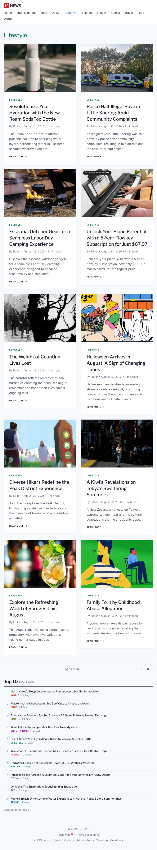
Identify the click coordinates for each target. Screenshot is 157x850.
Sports (115, 13)
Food (140, 13)
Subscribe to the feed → (16, 809)
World (8, 18)
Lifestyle (71, 13)
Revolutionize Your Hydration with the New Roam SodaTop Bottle (34, 113)
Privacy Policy (85, 840)
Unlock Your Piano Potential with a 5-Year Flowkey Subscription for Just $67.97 (117, 238)
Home (8, 13)
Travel (128, 13)
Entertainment (26, 13)
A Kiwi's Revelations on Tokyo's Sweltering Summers (111, 488)
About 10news (53, 840)
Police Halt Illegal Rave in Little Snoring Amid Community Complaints (113, 113)
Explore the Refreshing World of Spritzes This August (33, 608)
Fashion (87, 13)
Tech (43, 13)
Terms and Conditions (109, 840)
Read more (18, 156)
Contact (69, 840)
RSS (39, 840)
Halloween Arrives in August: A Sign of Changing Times (116, 363)
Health (101, 13)
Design (56, 13)
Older (146, 668)
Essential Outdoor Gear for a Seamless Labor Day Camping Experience (39, 238)
